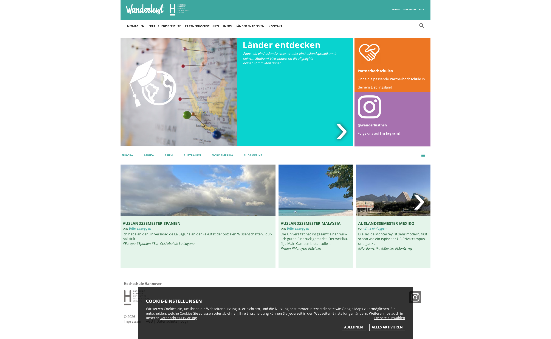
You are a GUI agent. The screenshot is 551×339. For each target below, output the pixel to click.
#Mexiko (387, 248)
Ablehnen (354, 327)
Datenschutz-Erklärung (178, 318)
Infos (227, 26)
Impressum (409, 9)
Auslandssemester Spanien (152, 223)
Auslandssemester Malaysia (311, 223)
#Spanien (143, 243)
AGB (421, 9)
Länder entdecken (250, 26)
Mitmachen (135, 26)
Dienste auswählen (389, 318)
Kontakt (275, 26)
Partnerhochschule (405, 79)
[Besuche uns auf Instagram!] (417, 297)
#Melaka (314, 248)
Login (396, 9)
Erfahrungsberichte (165, 26)
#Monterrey (403, 248)
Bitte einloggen (140, 228)
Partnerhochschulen (202, 26)
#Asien (286, 248)
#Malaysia (299, 248)
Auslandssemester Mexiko (386, 223)
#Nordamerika (369, 248)
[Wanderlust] (145, 14)
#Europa (129, 243)
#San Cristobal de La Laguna (173, 243)
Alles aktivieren (387, 327)
